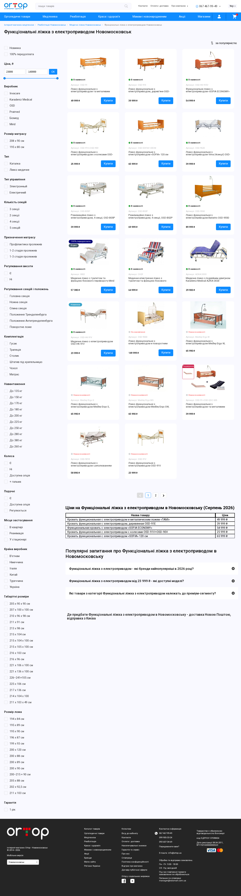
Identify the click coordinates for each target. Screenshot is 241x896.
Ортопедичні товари (17, 16)
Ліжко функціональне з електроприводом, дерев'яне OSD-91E (149, 91)
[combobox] (23, 862)
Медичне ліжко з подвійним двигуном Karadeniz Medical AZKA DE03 (208, 279)
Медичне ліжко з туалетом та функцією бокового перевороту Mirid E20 (92, 281)
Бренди (88, 858)
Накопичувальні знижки (134, 845)
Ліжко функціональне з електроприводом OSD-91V (144, 464)
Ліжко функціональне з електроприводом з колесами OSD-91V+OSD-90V (92, 154)
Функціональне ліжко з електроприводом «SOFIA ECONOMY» (208, 90)
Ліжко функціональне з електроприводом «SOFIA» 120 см (148, 153)
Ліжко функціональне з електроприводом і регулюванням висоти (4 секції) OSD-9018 (91, 465)
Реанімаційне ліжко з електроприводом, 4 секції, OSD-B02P (150, 216)
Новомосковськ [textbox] (16, 862)
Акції (182, 16)
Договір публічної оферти (134, 870)
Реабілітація (78, 16)
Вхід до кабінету (130, 833)
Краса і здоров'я (109, 16)
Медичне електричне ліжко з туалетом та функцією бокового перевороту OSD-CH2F (147, 281)
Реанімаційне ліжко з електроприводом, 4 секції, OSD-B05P (93, 216)
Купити (108, 100)
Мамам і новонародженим (149, 16)
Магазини (204, 16)
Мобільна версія (15, 855)
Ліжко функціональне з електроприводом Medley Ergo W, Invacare (205, 343)
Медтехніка (50, 16)
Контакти (143, 6)
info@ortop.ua (175, 853)
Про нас (126, 854)
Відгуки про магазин (132, 866)
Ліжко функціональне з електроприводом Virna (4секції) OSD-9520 (208, 154)
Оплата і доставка (159, 6)
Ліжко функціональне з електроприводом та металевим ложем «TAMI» (90, 91)
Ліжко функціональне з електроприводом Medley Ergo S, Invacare (90, 407)
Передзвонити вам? (169, 846)
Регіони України (92, 866)
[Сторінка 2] (163, 495)
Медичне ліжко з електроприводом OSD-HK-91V (92, 342)
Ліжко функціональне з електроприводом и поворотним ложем (148, 343)
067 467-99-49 (208, 6)
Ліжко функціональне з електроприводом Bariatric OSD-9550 (207, 216)
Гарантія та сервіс (130, 850)
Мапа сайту (90, 862)
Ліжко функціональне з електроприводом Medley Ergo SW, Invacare (148, 407)
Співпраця (127, 858)
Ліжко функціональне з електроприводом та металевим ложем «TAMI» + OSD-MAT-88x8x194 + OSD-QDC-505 (207, 408)
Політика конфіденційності (135, 862)
